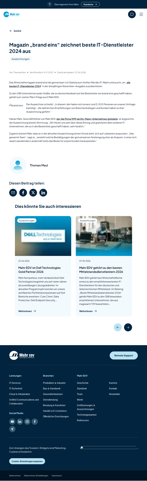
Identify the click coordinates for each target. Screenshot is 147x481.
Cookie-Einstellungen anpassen (27, 461)
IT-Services (15, 383)
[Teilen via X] (33, 193)
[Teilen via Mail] (13, 193)
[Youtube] (12, 421)
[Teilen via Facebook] (23, 193)
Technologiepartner (87, 415)
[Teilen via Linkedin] (43, 193)
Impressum (57, 475)
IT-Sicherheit (15, 388)
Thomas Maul (39, 165)
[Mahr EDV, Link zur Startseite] (11, 14)
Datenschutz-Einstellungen (36, 475)
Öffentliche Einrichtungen (56, 416)
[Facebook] (35, 421)
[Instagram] (27, 421)
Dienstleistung (50, 400)
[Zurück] (118, 327)
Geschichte (82, 383)
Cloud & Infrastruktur (19, 394)
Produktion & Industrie (54, 383)
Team (80, 394)
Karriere (113, 383)
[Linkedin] (20, 421)
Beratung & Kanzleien (54, 405)
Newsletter (114, 394)
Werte (80, 400)
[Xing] (12, 429)
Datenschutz (15, 475)
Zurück (17, 30)
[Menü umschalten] (140, 14)
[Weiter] (128, 327)
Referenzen (83, 420)
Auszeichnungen (20, 58)
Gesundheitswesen (53, 394)
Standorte (88, 4)
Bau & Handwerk (51, 388)
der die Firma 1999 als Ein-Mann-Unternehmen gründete (87, 118)
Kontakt (113, 388)
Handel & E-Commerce (55, 411)
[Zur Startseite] (21, 355)
